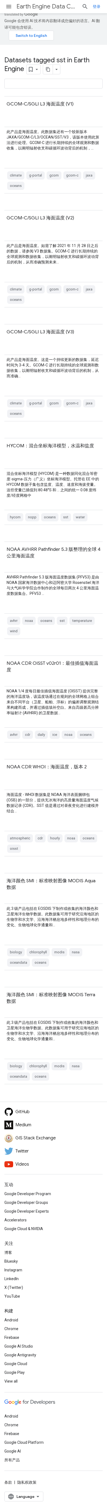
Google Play (14, 1372)
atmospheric (20, 838)
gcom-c (72, 175)
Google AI (12, 1451)
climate (16, 175)
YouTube (12, 1296)
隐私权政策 (26, 1482)
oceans (16, 186)
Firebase (11, 1337)
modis (59, 952)
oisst (14, 848)
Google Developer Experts (26, 1211)
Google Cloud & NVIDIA (23, 1229)
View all (11, 1381)
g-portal (35, 175)
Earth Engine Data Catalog (46, 6)
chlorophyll (38, 952)
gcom (54, 175)
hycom (15, 517)
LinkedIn (11, 1279)
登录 (96, 6)
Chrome (11, 1329)
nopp (32, 517)
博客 (8, 1252)
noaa (29, 621)
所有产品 (12, 1460)
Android (11, 1320)
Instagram (13, 1270)
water (80, 517)
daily (41, 735)
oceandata (18, 962)
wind (14, 631)
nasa (76, 952)
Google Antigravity (20, 1355)
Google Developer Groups (26, 1202)
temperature (82, 621)
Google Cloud (15, 1364)
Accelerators (15, 1220)
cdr (27, 735)
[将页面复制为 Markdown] (48, 69)
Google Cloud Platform (24, 1442)
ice (54, 735)
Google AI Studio (18, 1346)
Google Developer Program (27, 1194)
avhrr (14, 621)
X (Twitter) (13, 1287)
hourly (55, 838)
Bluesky (11, 1261)
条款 (8, 1482)
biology (16, 952)
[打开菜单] (8, 6)
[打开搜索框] (85, 6)
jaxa (89, 175)
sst (65, 517)
